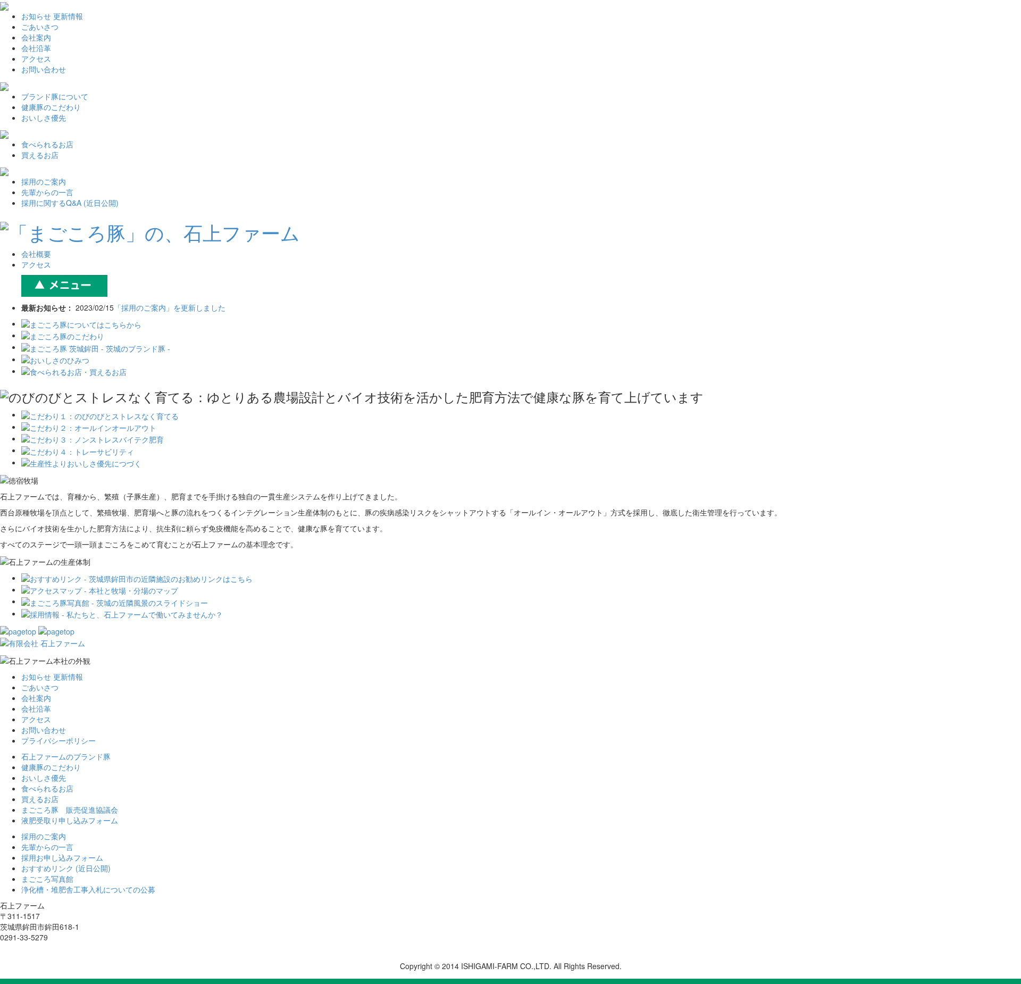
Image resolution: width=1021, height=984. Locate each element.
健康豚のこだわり (51, 107)
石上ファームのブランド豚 (66, 756)
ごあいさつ (39, 26)
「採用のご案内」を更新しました (169, 307)
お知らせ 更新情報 (52, 16)
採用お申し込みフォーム (62, 857)
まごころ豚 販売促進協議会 (69, 809)
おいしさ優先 (43, 117)
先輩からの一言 (47, 192)
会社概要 (36, 253)
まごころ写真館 (47, 878)
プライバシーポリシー (58, 740)
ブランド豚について (54, 96)
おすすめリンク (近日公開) (66, 868)
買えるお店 (39, 154)
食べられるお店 (47, 144)
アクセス (36, 58)
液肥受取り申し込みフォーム (69, 820)
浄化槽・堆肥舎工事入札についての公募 (88, 889)
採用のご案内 (43, 181)
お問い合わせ (43, 69)
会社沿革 (36, 48)
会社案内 (36, 37)
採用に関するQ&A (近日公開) (70, 202)
